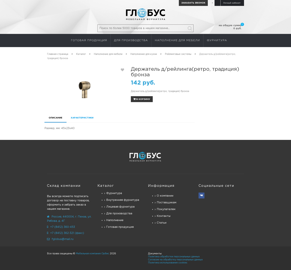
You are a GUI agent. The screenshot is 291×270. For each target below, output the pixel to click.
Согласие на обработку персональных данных (175, 260)
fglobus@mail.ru (62, 239)
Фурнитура (114, 193)
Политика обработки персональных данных (174, 257)
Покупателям (166, 209)
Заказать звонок (193, 3)
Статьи (161, 223)
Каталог (106, 185)
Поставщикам (166, 202)
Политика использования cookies (167, 263)
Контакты (163, 216)
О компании (165, 196)
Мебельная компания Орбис (92, 254)
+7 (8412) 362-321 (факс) (67, 233)
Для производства (119, 213)
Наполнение (114, 220)
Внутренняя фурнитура (122, 200)
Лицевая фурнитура (120, 207)
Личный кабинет (232, 3)
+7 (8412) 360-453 (62, 227)
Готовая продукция (120, 227)
